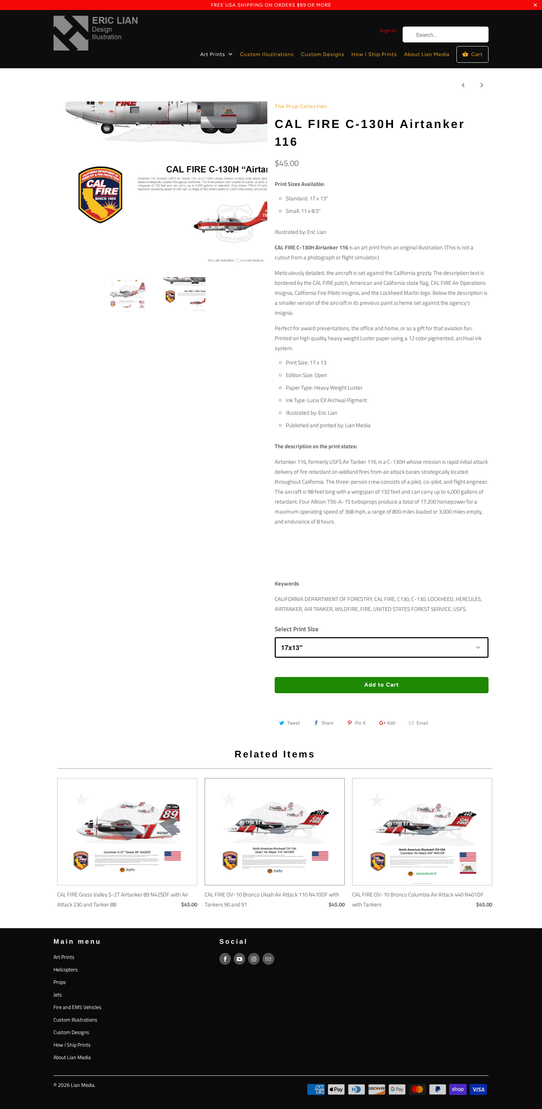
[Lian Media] (95, 34)
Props (59, 982)
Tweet (293, 722)
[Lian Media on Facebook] (225, 959)
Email (422, 722)
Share (328, 722)
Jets (57, 994)
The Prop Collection (301, 106)
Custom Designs (322, 54)
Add (391, 722)
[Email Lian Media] (268, 959)
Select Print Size (297, 629)
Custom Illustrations (267, 54)
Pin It (360, 722)
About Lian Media (426, 54)
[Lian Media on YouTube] (239, 959)
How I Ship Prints (374, 54)
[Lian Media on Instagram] (254, 959)
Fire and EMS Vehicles (77, 1007)
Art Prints (213, 54)
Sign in (388, 30)
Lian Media (82, 1085)
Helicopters (65, 969)
